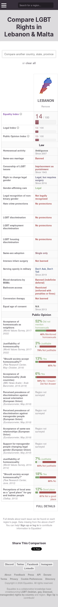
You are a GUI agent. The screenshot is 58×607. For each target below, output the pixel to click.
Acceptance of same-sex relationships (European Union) (16, 431)
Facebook (32, 564)
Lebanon (46, 100)
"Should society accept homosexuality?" (16, 360)
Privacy (14, 578)
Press (31, 574)
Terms (3, 578)
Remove (45, 106)
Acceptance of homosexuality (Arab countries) (14, 376)
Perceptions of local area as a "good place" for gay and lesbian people (17, 492)
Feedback (19, 574)
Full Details (45, 506)
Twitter (20, 564)
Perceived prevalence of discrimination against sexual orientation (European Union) (16, 396)
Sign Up (51, 594)
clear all (31, 63)
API (39, 574)
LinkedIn (29, 568)
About (8, 574)
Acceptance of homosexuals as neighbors (12, 324)
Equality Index (11, 114)
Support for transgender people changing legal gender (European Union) (17, 446)
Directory (50, 578)
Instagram (46, 564)
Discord (9, 564)
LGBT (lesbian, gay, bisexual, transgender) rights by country (26, 593)
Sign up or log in (29, 525)
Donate (47, 574)
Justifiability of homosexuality (11, 345)
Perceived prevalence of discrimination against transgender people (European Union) (16, 415)
